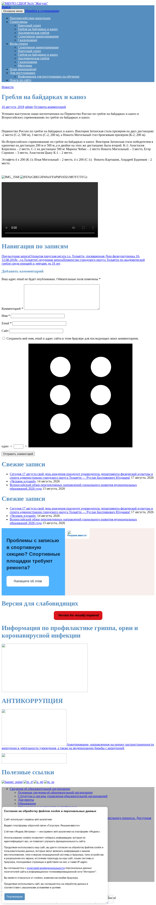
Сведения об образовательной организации (40, 789)
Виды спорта (19, 43)
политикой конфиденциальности (46, 868)
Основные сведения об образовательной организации (55, 792)
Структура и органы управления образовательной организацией (62, 796)
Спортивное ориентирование (38, 36)
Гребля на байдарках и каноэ (38, 29)
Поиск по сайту (20, 80)
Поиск (6, 7)
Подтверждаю (14, 896)
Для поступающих (22, 73)
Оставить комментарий (50, 107)
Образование (27, 803)
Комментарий (12, 308)
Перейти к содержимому (42, 11)
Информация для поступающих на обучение (48, 76)
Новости (8, 87)
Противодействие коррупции (30, 18)
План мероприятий (23, 69)
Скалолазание (27, 40)
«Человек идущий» (23, 481)
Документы (26, 799)
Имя (6, 315)
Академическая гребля (33, 32)
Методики (25, 65)
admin (29, 107)
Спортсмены (18, 22)
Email (7, 323)
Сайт (5, 330)
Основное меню (13, 11)
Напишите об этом (28, 581)
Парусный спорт (29, 25)
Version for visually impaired (78, 615)
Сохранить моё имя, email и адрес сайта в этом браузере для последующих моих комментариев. (72, 338)
